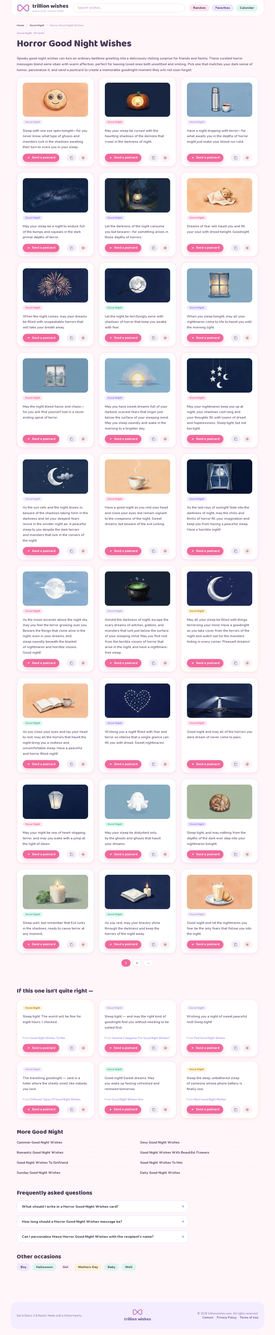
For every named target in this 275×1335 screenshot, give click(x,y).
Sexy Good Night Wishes (160, 1142)
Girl (65, 1267)
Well (128, 1267)
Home (20, 25)
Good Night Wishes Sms (128, 1099)
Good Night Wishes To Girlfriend (42, 1162)
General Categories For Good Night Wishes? (141, 1038)
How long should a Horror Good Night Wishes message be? (72, 1221)
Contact (208, 1318)
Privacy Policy (227, 1318)
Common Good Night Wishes (39, 1142)
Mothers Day (88, 1267)
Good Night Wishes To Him (47, 1038)
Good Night (37, 25)
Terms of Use (249, 1318)
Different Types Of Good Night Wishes (55, 1099)
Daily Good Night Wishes (160, 1173)
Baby (111, 1267)
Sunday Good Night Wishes (38, 1173)
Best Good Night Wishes (210, 1099)
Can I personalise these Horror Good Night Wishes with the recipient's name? (88, 1236)
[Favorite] (83, 158)
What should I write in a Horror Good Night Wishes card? (70, 1206)
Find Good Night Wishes (209, 1038)
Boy (23, 1267)
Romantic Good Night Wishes (40, 1152)
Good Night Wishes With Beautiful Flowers (174, 1152)
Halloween (44, 1267)
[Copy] (71, 158)
